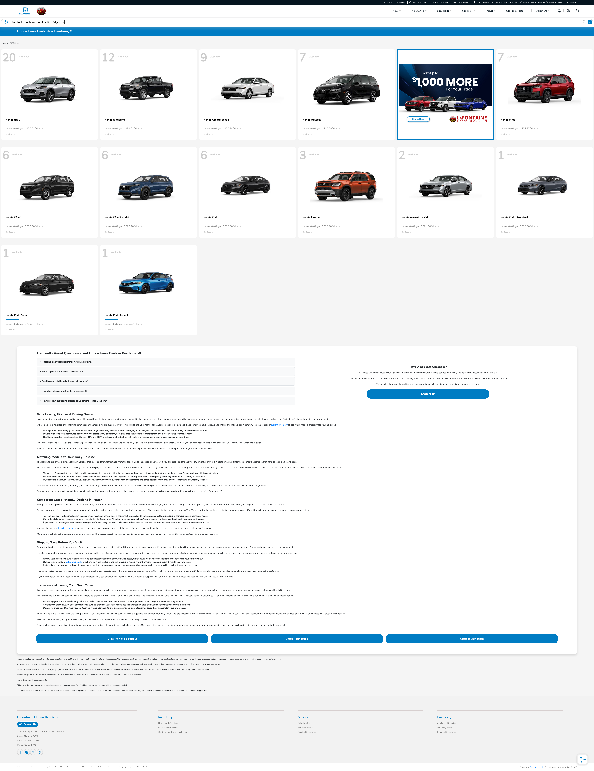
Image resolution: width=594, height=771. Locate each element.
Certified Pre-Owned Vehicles (172, 732)
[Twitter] (33, 752)
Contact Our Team (472, 639)
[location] (474, 2)
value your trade (74, 561)
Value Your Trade (297, 639)
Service (303, 717)
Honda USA (142, 767)
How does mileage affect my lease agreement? (64, 391)
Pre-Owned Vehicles (168, 727)
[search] (577, 11)
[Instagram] (27, 752)
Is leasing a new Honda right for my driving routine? (67, 361)
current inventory (279, 424)
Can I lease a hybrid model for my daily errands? (65, 381)
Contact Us (428, 394)
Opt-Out (132, 767)
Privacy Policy (48, 767)
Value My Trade (444, 727)
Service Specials (305, 727)
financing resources (67, 528)
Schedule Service (306, 723)
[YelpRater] (40, 752)
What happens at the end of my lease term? (63, 371)
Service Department (307, 732)
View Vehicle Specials (122, 639)
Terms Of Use (60, 767)
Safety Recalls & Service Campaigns (113, 767)
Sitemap (70, 767)
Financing (444, 717)
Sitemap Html (80, 767)
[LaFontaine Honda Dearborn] (43, 10)
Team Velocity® (536, 767)
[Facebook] (20, 752)
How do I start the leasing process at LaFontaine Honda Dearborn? (74, 400)
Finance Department (447, 732)
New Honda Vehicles (168, 723)
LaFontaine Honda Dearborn (29, 767)
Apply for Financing (446, 723)
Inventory (165, 717)
